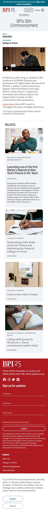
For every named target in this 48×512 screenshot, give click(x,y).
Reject (13, 506)
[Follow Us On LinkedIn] (18, 379)
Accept (13, 499)
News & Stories (9, 470)
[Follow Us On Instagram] (9, 379)
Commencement (20, 111)
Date (5, 34)
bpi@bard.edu (38, 373)
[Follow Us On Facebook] (4, 379)
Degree (31, 111)
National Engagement (11, 466)
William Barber (19, 113)
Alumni (10, 111)
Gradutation (7, 113)
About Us (6, 458)
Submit (24, 428)
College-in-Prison (10, 43)
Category (7, 40)
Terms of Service (16, 447)
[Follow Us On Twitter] (13, 379)
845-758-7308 (23, 373)
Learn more (8, 104)
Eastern (37, 111)
